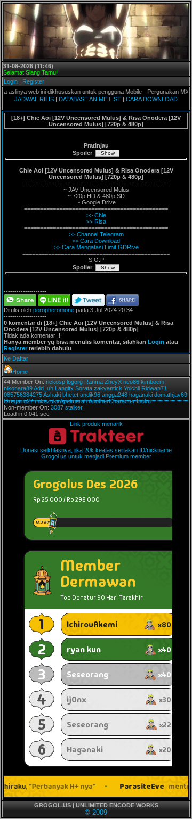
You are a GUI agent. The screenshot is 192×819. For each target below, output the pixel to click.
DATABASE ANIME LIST (90, 99)
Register (33, 81)
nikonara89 (18, 388)
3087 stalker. (67, 407)
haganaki (141, 394)
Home (20, 371)
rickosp (55, 382)
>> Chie (96, 215)
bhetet (70, 394)
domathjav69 (170, 394)
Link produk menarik (96, 424)
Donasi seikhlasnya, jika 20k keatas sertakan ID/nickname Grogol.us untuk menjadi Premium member (96, 453)
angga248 (114, 394)
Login (11, 81)
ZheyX (113, 382)
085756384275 (23, 394)
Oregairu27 (18, 401)
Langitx (64, 388)
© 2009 (96, 812)
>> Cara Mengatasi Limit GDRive (96, 247)
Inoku (144, 401)
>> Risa (96, 221)
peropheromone (53, 310)
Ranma (93, 382)
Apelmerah (73, 401)
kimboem (152, 382)
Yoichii (132, 388)
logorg (75, 382)
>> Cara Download (96, 240)
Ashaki (52, 394)
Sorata (83, 388)
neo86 (131, 382)
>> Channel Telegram (96, 234)
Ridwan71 (154, 388)
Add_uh (43, 388)
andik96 (90, 394)
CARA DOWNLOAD (152, 99)
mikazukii (47, 401)
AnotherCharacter (112, 401)
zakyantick (108, 388)
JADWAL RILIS (34, 99)
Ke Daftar (16, 358)
